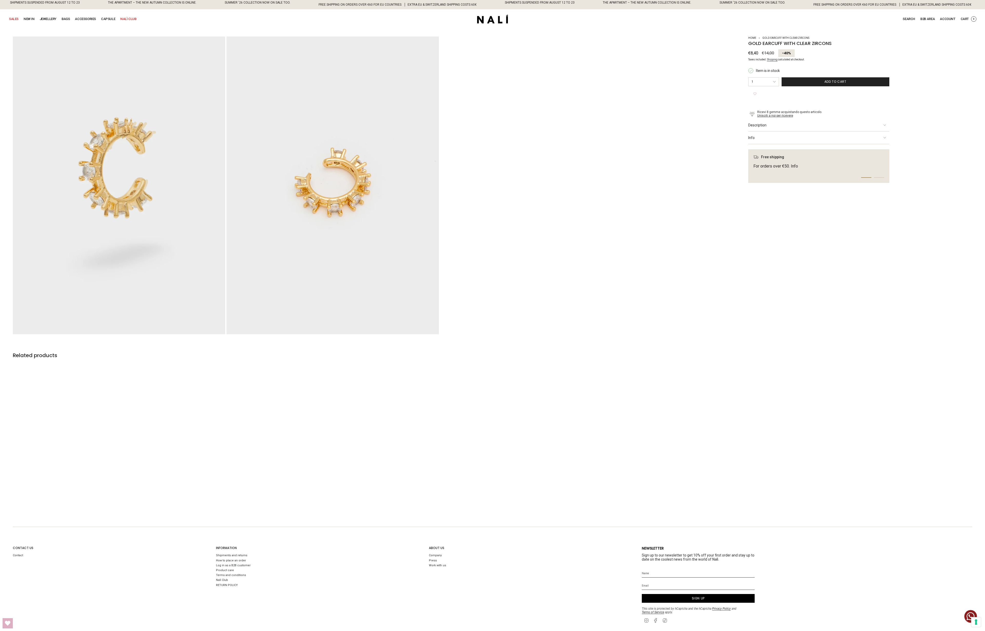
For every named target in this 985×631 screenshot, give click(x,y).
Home (752, 37)
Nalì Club (222, 580)
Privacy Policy (721, 608)
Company (435, 555)
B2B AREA (927, 19)
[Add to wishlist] (755, 94)
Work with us (437, 565)
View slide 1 (866, 177)
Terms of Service (653, 612)
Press (433, 560)
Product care (225, 570)
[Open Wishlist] (8, 623)
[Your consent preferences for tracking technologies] (976, 622)
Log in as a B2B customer (233, 565)
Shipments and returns (231, 555)
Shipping (772, 59)
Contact (18, 555)
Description (757, 125)
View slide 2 (879, 177)
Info (751, 138)
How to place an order (231, 560)
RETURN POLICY (227, 585)
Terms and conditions (231, 575)
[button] (13, 19)
